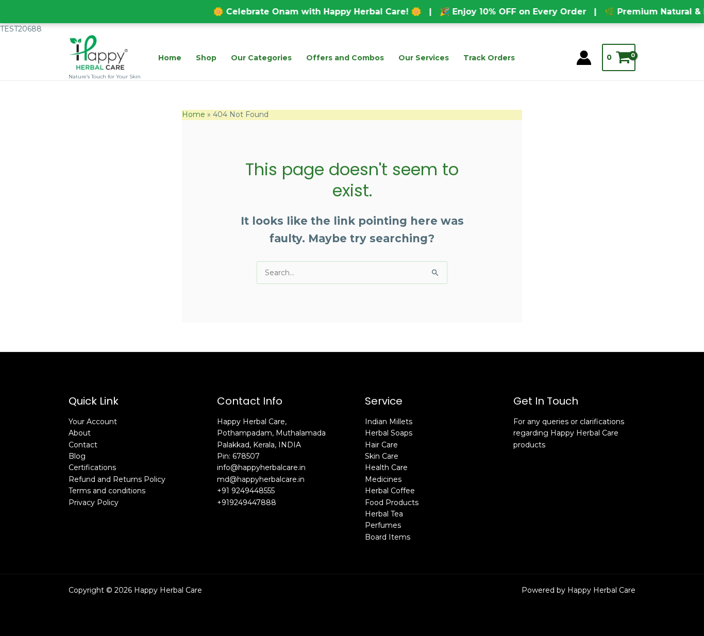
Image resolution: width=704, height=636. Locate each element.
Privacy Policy (94, 502)
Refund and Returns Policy (117, 479)
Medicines (383, 479)
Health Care (386, 467)
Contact (83, 444)
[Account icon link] (584, 57)
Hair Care (381, 444)
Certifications (92, 467)
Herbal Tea (384, 513)
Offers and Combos (345, 57)
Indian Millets (388, 421)
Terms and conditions (107, 490)
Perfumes (383, 525)
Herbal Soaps (388, 433)
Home (169, 57)
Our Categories (261, 57)
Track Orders (489, 57)
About (80, 433)
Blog (77, 456)
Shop (206, 57)
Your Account (93, 421)
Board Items (387, 537)
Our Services (423, 57)
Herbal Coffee (390, 490)
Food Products (391, 502)
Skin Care (381, 456)
